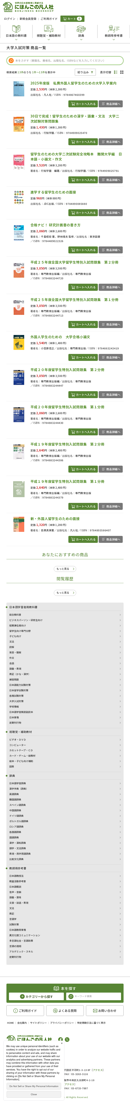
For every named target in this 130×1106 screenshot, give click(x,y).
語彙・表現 (15, 668)
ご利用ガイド (49, 19)
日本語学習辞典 (17, 783)
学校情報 (14, 706)
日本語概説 (15, 886)
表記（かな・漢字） (20, 674)
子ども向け (15, 636)
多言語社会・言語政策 (21, 940)
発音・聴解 (15, 652)
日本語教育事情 (17, 929)
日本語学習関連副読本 (21, 712)
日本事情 (14, 717)
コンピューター (17, 745)
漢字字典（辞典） (18, 788)
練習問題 (14, 679)
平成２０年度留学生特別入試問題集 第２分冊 (67, 369)
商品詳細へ (113, 104)
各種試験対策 (16, 695)
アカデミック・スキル (21, 951)
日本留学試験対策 (18, 690)
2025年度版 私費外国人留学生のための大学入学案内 (73, 83)
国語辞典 (14, 837)
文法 (11, 641)
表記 (11, 913)
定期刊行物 (15, 722)
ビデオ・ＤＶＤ (17, 739)
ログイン (9, 19)
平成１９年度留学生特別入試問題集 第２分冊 (67, 444)
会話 (11, 663)
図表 (11, 766)
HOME (10, 1022)
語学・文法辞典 (17, 848)
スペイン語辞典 (17, 805)
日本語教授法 (16, 875)
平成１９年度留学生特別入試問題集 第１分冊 (67, 481)
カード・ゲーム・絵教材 (22, 755)
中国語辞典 (15, 810)
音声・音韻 (15, 892)
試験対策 (14, 924)
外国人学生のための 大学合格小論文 (60, 336)
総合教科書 (15, 614)
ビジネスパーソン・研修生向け (25, 620)
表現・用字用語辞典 (20, 853)
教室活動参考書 (17, 881)
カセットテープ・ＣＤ (21, 750)
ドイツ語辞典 (16, 815)
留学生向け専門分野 (20, 631)
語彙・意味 (15, 897)
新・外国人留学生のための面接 (55, 518)
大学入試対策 (16, 701)
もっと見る (63, 568)
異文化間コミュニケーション (24, 935)
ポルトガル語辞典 (18, 821)
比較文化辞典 (16, 859)
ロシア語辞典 (16, 826)
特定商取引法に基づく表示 (91, 1022)
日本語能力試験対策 (20, 685)
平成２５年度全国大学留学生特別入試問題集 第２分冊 (74, 262)
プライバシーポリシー (62, 1022)
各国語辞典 (15, 832)
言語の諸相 (15, 946)
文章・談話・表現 (18, 902)
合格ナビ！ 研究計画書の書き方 (55, 224)
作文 (11, 657)
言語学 (12, 919)
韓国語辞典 (15, 799)
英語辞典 (14, 794)
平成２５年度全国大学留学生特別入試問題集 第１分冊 (74, 299)
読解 (11, 647)
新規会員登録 (28, 19)
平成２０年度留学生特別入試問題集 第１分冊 (67, 406)
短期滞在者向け (17, 625)
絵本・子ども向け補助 (21, 761)
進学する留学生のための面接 (53, 192)
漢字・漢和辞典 (17, 842)
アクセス (98, 1070)
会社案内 (22, 1022)
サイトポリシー (38, 1022)
